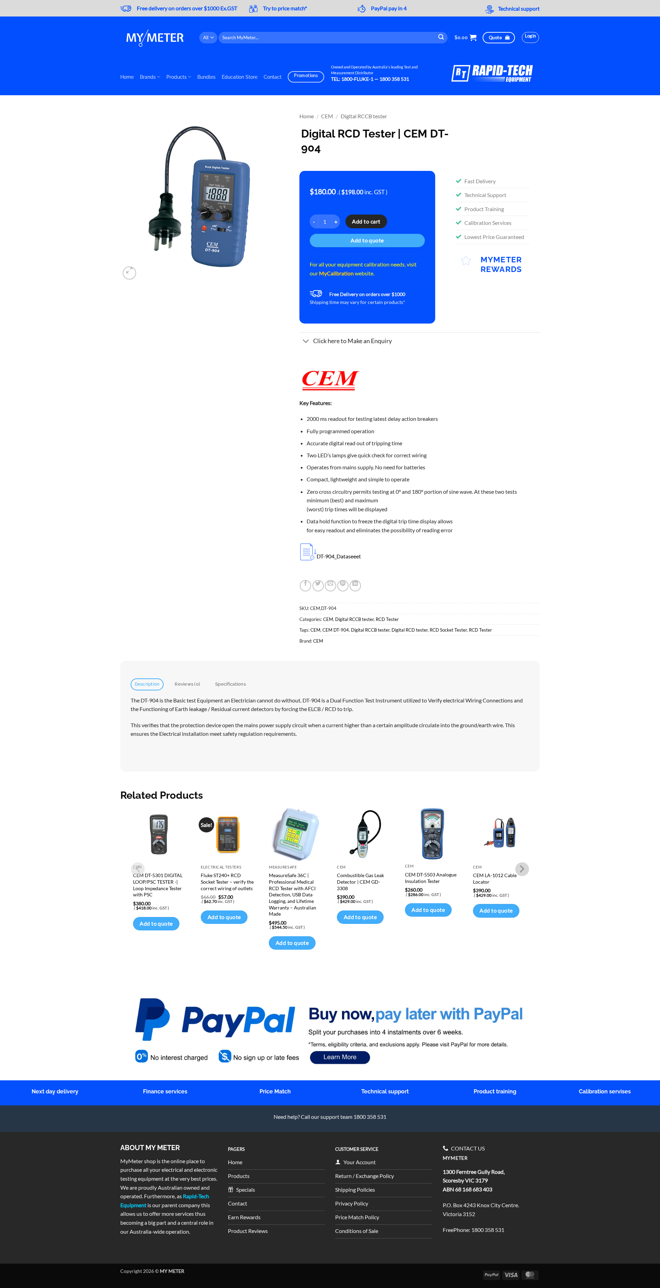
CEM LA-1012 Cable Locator (495, 878)
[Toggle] (306, 341)
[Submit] (441, 37)
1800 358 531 (487, 1229)
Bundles (206, 77)
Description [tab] (147, 684)
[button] (465, 37)
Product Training (484, 209)
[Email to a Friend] (330, 585)
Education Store (239, 77)
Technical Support (485, 195)
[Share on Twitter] (318, 585)
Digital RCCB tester (364, 116)
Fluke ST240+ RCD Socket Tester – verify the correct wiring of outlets (227, 881)
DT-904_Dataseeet (339, 556)
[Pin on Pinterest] (343, 585)
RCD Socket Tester (448, 630)
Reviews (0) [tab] (187, 684)
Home (127, 77)
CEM (327, 116)
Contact (273, 77)
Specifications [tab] (230, 684)
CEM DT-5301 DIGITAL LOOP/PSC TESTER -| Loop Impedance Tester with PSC (158, 884)
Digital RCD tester (410, 630)
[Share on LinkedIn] (355, 585)
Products (176, 77)
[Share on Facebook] (305, 585)
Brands (148, 77)
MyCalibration (336, 273)
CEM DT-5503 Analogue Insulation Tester (430, 878)
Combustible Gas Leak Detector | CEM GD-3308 (360, 881)
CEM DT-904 (335, 630)
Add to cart (366, 221)
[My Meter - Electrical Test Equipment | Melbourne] (154, 37)
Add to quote (367, 240)
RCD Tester (387, 619)
